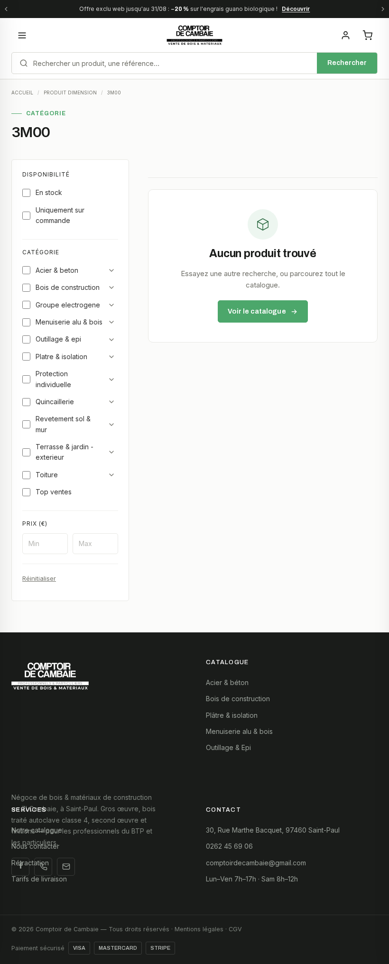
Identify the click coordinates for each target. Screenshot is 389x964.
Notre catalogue (36, 830)
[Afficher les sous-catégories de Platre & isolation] (111, 356)
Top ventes (54, 492)
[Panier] (367, 35)
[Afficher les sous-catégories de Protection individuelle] (111, 379)
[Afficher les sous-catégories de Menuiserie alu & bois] (111, 322)
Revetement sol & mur (63, 424)
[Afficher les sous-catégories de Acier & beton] (111, 270)
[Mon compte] (345, 35)
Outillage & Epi (228, 747)
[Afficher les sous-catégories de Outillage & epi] (111, 339)
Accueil (22, 92)
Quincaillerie (55, 402)
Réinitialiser (39, 578)
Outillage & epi (58, 339)
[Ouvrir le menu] (21, 35)
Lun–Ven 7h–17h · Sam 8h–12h (252, 879)
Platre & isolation (61, 356)
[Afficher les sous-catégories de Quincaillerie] (111, 401)
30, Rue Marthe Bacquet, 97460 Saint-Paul (273, 830)
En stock (49, 192)
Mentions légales (199, 929)
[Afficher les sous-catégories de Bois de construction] (111, 287)
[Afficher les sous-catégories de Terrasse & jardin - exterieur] (111, 452)
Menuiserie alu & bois (69, 322)
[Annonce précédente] (6, 9)
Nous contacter (35, 846)
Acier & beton (57, 270)
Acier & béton (227, 682)
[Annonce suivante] (383, 9)
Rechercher (347, 62)
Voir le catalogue (257, 311)
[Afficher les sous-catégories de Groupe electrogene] (111, 305)
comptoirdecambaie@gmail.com (256, 863)
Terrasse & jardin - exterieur (64, 452)
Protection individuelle (53, 379)
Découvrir (296, 8)
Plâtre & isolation (232, 715)
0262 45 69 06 (229, 846)
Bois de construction (68, 287)
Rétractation (30, 863)
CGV (235, 929)
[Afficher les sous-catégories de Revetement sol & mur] (111, 424)
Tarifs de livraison (39, 879)
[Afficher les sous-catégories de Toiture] (111, 475)
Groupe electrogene (68, 305)
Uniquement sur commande (60, 215)
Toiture (47, 475)
